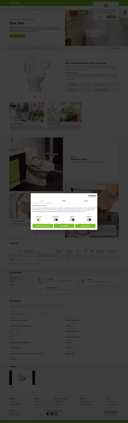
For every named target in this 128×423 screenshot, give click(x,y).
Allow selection (64, 226)
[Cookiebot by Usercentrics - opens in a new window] (89, 196)
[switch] (56, 220)
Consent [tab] (42, 200)
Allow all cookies (85, 226)
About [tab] (86, 200)
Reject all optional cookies (42, 226)
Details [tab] (64, 200)
